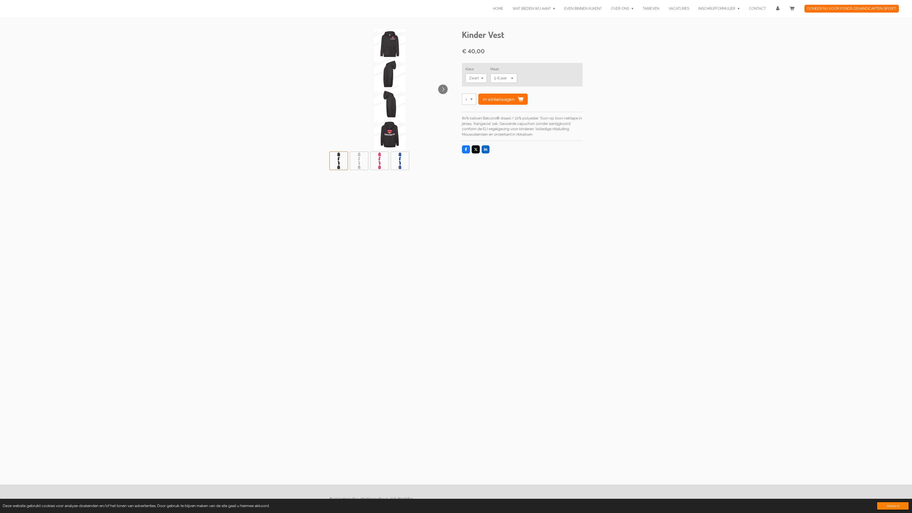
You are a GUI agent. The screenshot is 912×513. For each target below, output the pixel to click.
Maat (494, 69)
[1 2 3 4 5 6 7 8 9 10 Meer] (469, 99)
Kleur (470, 69)
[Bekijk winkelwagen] (792, 9)
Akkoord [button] (893, 506)
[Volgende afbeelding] (443, 89)
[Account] (777, 9)
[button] (338, 161)
